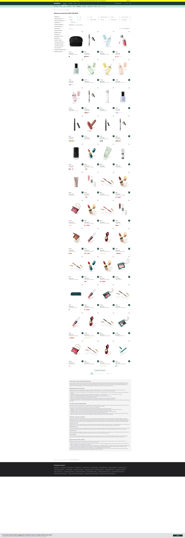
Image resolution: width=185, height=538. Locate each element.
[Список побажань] (128, 3)
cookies (20, 534)
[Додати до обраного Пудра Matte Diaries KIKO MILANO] (129, 257)
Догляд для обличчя (58, 26)
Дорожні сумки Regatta (113, 467)
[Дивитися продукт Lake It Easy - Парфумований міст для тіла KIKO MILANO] (107, 40)
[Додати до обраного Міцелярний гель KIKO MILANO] (113, 144)
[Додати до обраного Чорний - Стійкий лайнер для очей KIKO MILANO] (113, 116)
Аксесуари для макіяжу (58, 45)
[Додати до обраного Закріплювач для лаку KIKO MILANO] (113, 88)
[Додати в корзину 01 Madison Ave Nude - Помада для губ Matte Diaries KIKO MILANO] (98, 164)
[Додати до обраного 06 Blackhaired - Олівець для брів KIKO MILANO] (98, 32)
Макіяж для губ (57, 22)
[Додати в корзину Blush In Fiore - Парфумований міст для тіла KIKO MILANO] (82, 108)
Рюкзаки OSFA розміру (103, 467)
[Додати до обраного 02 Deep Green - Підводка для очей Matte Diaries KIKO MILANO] (129, 341)
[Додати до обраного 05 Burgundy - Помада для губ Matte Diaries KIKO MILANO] (129, 172)
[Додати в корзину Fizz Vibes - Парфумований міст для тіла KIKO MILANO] (129, 80)
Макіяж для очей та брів (58, 20)
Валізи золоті (56, 467)
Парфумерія (56, 16)
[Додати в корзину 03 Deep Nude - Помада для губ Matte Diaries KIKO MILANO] (98, 305)
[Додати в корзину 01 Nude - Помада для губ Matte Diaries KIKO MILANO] (129, 249)
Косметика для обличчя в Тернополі (118, 471)
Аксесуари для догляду (58, 43)
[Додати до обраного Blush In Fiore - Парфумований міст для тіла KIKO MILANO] (82, 88)
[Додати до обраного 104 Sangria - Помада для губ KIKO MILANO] (129, 200)
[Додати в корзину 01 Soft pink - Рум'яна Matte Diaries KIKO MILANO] (82, 361)
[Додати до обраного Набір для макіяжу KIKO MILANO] (98, 116)
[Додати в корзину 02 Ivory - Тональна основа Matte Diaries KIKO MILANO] (113, 249)
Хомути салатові (70, 467)
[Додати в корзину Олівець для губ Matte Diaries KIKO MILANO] (113, 192)
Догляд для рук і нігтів (58, 36)
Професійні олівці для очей (109, 469)
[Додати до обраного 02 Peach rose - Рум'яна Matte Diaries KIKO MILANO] (82, 200)
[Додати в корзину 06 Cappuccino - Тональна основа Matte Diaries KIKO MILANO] (113, 361)
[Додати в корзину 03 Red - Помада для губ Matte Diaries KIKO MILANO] (98, 220)
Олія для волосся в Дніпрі (89, 469)
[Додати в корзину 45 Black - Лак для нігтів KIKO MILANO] (82, 164)
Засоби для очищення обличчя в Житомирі (76, 473)
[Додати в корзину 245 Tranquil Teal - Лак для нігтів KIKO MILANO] (82, 80)
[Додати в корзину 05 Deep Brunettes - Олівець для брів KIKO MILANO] (129, 136)
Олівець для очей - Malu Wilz (80, 471)
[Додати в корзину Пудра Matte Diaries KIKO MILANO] (129, 277)
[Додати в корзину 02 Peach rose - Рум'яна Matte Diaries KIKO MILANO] (82, 220)
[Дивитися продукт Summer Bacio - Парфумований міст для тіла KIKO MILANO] (107, 68)
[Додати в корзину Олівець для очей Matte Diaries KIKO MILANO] (129, 305)
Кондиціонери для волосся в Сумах (104, 471)
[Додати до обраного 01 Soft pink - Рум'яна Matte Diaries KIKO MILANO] (82, 341)
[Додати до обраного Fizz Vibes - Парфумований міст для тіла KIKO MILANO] (129, 60)
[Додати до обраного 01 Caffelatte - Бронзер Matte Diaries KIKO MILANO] (82, 229)
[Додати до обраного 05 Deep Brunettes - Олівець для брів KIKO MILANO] (129, 116)
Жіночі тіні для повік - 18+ (58, 471)
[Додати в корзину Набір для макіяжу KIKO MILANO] (98, 136)
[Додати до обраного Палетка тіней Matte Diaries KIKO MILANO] (113, 285)
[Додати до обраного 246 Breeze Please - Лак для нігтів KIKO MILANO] (129, 88)
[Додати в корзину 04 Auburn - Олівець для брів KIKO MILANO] (98, 108)
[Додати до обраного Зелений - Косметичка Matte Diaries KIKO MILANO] (82, 285)
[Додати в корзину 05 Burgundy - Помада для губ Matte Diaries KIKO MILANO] (129, 192)
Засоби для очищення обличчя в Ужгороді (91, 473)
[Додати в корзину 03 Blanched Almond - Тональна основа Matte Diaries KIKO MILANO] (98, 333)
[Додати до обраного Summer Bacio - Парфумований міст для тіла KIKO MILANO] (113, 60)
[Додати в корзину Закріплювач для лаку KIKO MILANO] (113, 108)
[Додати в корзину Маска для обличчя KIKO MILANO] (129, 164)
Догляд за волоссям (58, 30)
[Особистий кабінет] (125, 3)
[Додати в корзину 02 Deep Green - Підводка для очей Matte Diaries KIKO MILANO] (129, 361)
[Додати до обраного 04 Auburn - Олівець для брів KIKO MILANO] (98, 88)
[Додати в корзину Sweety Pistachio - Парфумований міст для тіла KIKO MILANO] (98, 80)
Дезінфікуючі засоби (58, 51)
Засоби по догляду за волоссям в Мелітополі (107, 473)
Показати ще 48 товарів (100, 370)
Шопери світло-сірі (86, 467)
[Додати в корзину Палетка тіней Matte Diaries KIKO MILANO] (113, 305)
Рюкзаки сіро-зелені (94, 467)
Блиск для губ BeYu (69, 469)
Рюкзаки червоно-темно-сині (59, 469)
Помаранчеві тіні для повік (99, 469)
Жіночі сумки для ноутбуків (120, 469)
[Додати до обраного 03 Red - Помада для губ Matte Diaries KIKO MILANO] (98, 200)
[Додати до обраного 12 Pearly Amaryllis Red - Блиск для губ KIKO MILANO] (129, 32)
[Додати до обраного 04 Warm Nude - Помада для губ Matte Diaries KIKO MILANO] (113, 257)
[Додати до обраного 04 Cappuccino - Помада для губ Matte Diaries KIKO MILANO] (98, 229)
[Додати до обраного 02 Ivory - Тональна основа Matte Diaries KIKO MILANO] (113, 229)
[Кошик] (130, 3)
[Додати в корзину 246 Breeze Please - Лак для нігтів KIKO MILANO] (129, 108)
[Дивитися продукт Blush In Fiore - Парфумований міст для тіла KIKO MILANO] (76, 97)
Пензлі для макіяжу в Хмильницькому (60, 473)
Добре (178, 535)
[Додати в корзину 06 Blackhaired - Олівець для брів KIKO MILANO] (98, 52)
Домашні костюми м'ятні (122, 467)
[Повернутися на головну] (57, 3)
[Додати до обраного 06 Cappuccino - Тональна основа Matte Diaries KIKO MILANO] (113, 341)
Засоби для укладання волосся (60, 49)
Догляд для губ (57, 34)
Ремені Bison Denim (78, 467)
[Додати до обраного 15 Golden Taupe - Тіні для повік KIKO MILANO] (82, 116)
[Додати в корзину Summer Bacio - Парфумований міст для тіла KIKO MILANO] (113, 80)
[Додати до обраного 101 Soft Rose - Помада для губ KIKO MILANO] (98, 172)
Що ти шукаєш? (118, 3)
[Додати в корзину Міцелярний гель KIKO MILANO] (113, 164)
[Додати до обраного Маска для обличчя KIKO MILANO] (129, 144)
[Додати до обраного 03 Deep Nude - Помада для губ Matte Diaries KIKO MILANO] (98, 285)
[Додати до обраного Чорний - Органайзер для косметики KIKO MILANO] (82, 32)
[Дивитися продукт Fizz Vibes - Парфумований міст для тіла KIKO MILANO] (122, 68)
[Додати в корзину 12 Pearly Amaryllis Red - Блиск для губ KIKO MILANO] (129, 52)
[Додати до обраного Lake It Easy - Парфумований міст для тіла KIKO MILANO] (113, 32)
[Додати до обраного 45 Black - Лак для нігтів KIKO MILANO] (82, 144)
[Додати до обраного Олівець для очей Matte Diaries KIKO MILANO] (129, 285)
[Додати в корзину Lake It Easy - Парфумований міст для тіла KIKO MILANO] (113, 52)
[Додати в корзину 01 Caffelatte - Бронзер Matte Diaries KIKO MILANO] (82, 249)
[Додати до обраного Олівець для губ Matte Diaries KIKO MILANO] (113, 172)
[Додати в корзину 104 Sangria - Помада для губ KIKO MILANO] (129, 220)
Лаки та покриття (57, 47)
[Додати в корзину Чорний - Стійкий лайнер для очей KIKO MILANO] (113, 136)
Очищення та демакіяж (58, 24)
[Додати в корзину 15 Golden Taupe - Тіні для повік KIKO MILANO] (82, 136)
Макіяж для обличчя (58, 18)
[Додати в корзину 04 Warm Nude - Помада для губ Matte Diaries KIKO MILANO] (113, 277)
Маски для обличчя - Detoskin (92, 471)
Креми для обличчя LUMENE (78, 469)
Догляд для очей (57, 32)
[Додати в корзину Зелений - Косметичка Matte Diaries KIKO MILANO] (82, 305)
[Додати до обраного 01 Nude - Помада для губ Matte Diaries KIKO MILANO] (129, 229)
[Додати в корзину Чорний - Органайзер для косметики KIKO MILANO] (82, 52)
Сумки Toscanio (63, 467)
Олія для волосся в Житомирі (69, 471)
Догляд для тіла (57, 28)
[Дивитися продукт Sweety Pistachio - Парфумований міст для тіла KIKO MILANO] (91, 68)
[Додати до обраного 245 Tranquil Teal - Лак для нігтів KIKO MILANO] (82, 60)
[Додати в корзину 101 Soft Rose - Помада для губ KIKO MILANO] (98, 192)
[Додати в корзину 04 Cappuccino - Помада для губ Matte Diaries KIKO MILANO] (98, 249)
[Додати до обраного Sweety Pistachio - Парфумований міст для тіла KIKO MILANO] (98, 60)
